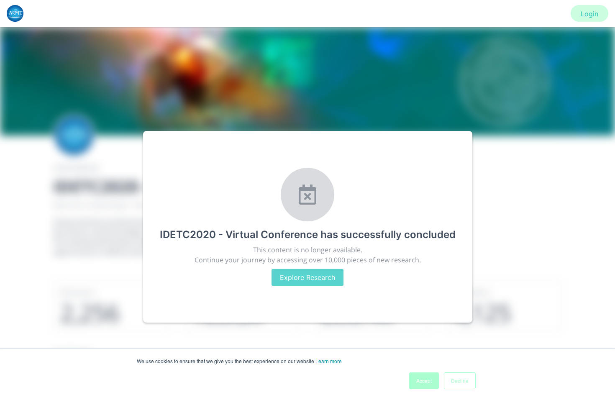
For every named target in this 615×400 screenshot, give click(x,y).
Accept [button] (424, 380)
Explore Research (307, 277)
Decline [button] (460, 380)
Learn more (328, 360)
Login (589, 14)
